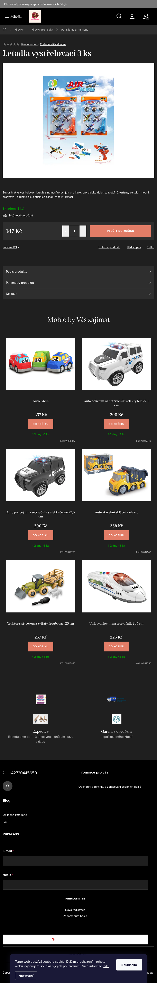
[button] (40, 422)
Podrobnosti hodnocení (53, 44)
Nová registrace (75, 910)
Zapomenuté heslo (75, 916)
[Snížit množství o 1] (65, 231)
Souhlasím (129, 964)
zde (106, 966)
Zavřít (25, 245)
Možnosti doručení (21, 215)
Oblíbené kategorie (15, 815)
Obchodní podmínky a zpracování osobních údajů (35, 4)
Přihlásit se (75, 899)
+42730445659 (23, 773)
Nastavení (26, 975)
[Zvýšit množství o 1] (83, 231)
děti (5, 822)
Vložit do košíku (120, 231)
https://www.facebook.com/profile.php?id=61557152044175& (7, 786)
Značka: (11, 247)
